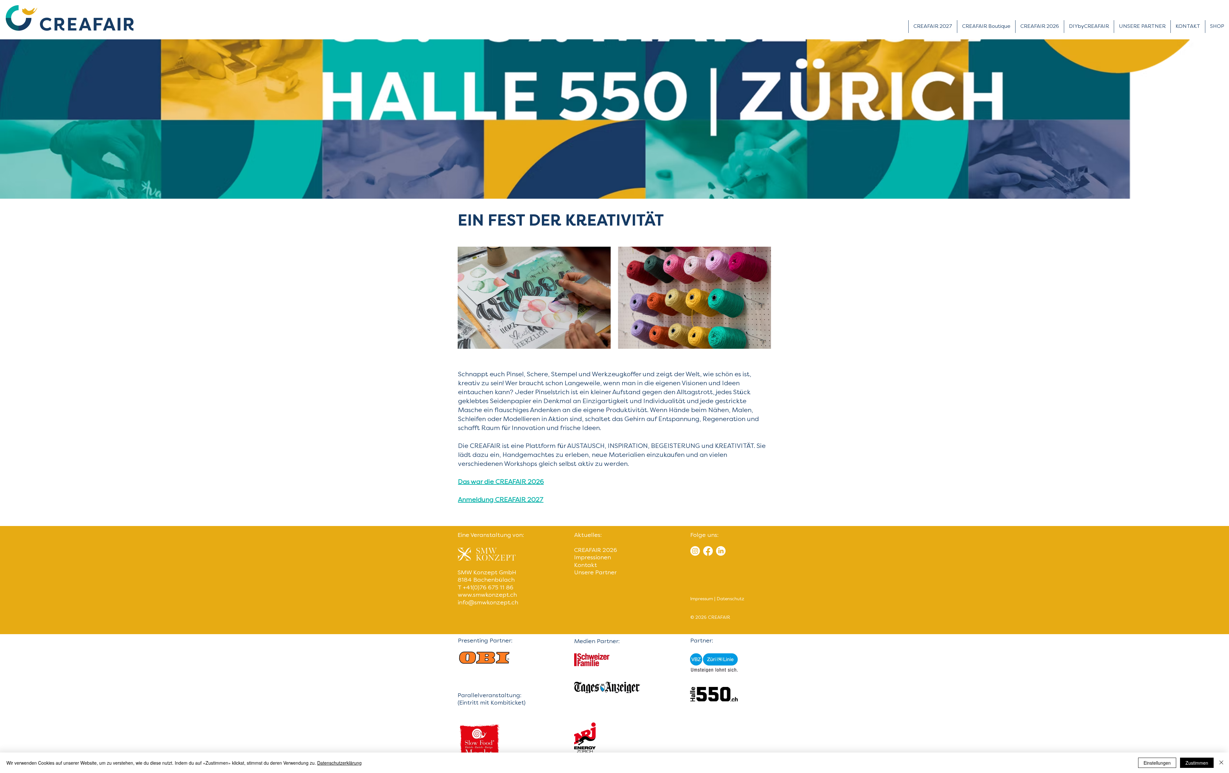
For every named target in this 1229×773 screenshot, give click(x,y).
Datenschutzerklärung (339, 763)
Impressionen (592, 558)
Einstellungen (1157, 763)
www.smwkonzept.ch (487, 595)
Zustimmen (1196, 763)
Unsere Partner (595, 573)
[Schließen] (1221, 763)
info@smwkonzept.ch (488, 603)
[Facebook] (708, 551)
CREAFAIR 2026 (595, 550)
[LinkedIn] (721, 551)
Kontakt (585, 565)
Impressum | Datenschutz (717, 599)
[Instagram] (695, 551)
